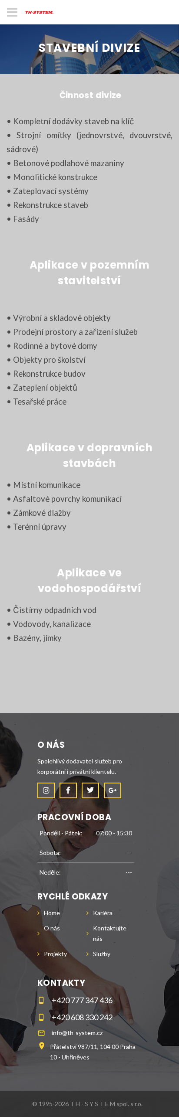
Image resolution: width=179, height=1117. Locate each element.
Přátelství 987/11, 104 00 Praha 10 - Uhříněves (93, 1052)
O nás (52, 928)
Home (52, 912)
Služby (101, 953)
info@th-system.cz (77, 1032)
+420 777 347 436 (82, 1000)
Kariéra (103, 912)
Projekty (55, 953)
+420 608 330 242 (82, 1017)
